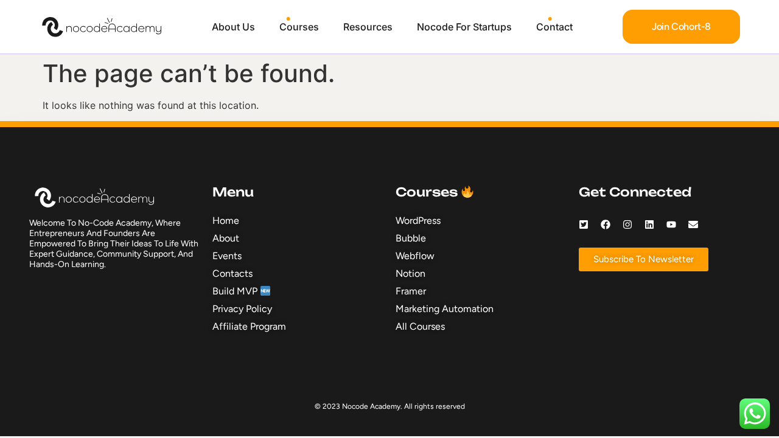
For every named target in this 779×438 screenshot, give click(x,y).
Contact (554, 27)
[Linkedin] (649, 224)
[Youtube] (671, 224)
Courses (299, 27)
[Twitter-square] (584, 224)
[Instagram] (627, 224)
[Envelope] (693, 224)
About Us (233, 27)
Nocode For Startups (464, 27)
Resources (368, 27)
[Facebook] (605, 224)
